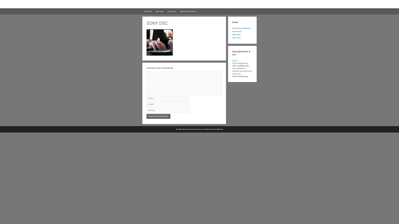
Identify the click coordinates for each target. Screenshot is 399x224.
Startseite (148, 11)
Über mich (159, 11)
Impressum (172, 11)
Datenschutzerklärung (188, 11)
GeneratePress (217, 129)
